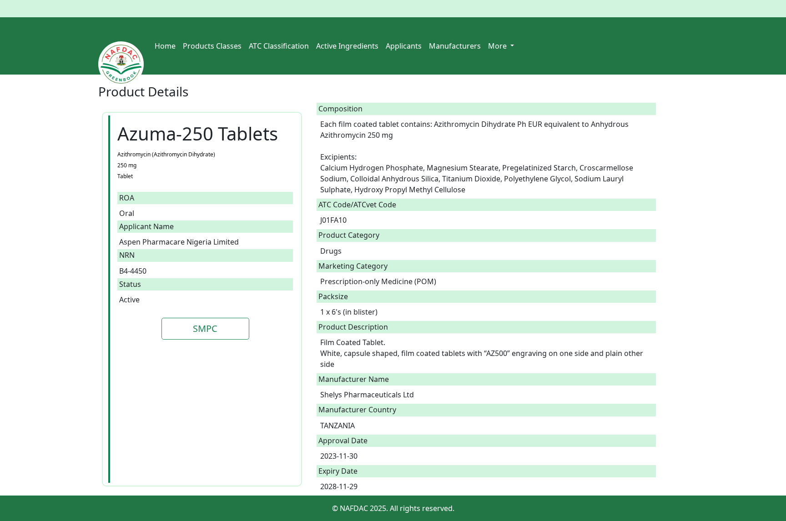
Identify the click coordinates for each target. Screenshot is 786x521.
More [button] (498, 46)
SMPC (205, 328)
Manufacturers (455, 46)
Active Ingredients (347, 46)
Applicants (404, 46)
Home (165, 46)
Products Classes (212, 46)
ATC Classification (279, 46)
